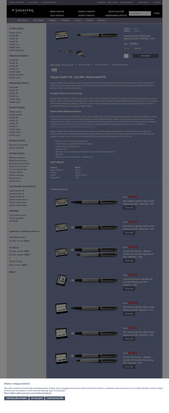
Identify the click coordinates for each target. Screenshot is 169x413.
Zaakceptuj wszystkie (55, 398)
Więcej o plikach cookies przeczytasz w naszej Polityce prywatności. (28, 393)
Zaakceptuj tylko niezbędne (16, 398)
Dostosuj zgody (37, 398)
